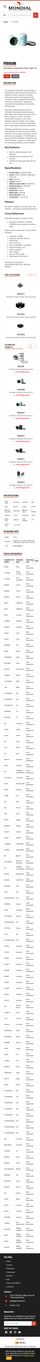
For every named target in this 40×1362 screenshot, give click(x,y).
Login (7, 76)
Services (9, 1265)
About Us (10, 1276)
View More (30, 275)
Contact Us (10, 1287)
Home (6, 22)
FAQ (8, 1279)
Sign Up (15, 76)
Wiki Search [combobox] (6, 15)
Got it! (9, 1358)
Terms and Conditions (14, 1283)
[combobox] (21, 15)
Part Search (10, 1268)
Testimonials (11, 1272)
